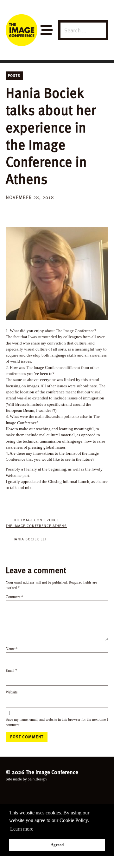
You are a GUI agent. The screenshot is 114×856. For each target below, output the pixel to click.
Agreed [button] (57, 844)
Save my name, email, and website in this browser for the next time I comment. (57, 722)
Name (11, 649)
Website (11, 692)
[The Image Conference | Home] (21, 30)
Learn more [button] (21, 829)
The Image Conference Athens (36, 525)
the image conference (36, 519)
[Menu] (46, 30)
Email (11, 671)
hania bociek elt (29, 538)
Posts (14, 75)
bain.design (37, 778)
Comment (14, 597)
